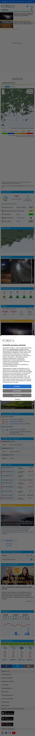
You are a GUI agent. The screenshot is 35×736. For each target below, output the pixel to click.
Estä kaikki (17, 395)
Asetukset (17, 391)
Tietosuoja (17, 399)
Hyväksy (17, 386)
